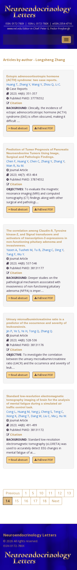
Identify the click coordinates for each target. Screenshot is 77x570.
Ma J (54, 416)
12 (60, 493)
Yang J (35, 412)
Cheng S (46, 412)
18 (45, 500)
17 (35, 500)
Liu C (46, 416)
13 (69, 493)
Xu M (20, 166)
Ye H (24, 331)
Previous (13, 493)
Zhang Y (24, 84)
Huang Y (22, 161)
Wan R (10, 166)
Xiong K (11, 416)
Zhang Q (46, 331)
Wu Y (20, 254)
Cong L (11, 412)
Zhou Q (49, 84)
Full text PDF (45, 128)
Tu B (37, 250)
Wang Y (37, 84)
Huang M (23, 412)
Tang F (11, 254)
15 (17, 500)
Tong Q (34, 331)
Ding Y (59, 250)
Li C (57, 84)
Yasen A (11, 250)
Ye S (17, 331)
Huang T (12, 84)
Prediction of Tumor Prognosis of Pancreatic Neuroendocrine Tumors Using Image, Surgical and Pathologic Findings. (37, 153)
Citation (16, 103)
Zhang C (47, 250)
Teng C (58, 412)
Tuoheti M (25, 250)
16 (26, 500)
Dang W (36, 416)
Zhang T (23, 416)
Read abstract (19, 128)
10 (41, 493)
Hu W (62, 416)
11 (50, 493)
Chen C (34, 161)
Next (55, 500)
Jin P (9, 331)
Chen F (11, 161)
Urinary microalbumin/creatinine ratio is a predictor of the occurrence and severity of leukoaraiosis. (36, 323)
